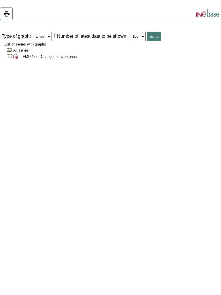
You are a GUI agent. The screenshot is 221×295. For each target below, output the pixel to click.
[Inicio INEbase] (207, 14)
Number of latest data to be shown (91, 36)
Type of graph (16, 36)
